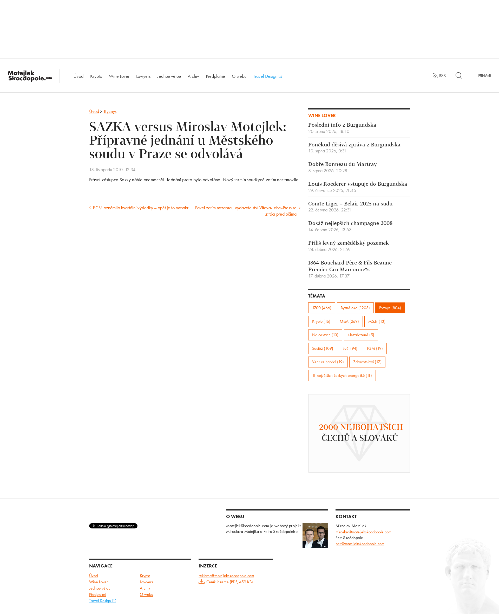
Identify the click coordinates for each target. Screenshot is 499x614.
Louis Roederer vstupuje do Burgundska (357, 187)
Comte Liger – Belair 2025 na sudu (350, 207)
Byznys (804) (390, 308)
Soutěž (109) (322, 348)
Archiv (193, 76)
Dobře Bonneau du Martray (342, 167)
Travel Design (265, 76)
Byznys (110, 111)
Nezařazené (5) (361, 335)
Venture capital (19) (328, 362)
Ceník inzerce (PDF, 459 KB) (229, 582)
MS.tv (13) (376, 321)
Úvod (78, 76)
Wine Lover (119, 76)
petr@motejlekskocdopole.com (360, 543)
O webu (239, 76)
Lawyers (143, 76)
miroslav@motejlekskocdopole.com (363, 532)
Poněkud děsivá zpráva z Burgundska (354, 148)
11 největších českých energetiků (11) (342, 375)
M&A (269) (349, 321)
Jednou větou (169, 76)
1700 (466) (321, 308)
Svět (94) (350, 348)
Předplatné (215, 76)
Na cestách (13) (325, 335)
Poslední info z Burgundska (342, 128)
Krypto (96, 76)
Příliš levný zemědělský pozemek (348, 246)
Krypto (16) (321, 321)
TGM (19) (375, 348)
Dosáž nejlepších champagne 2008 (350, 226)
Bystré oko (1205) (355, 308)
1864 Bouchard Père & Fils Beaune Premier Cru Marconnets (350, 269)
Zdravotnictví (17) (367, 362)
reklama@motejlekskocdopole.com (226, 575)
